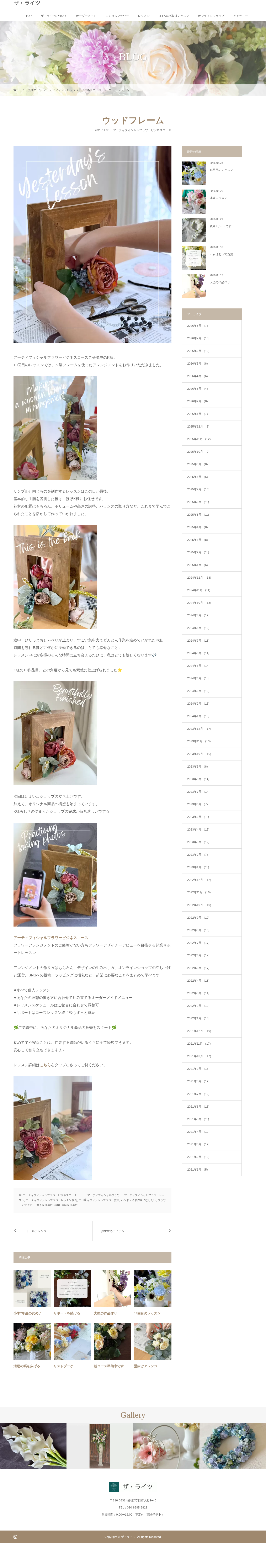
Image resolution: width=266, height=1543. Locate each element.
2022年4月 (198, 980)
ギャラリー (240, 15)
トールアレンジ (36, 1231)
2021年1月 (197, 1169)
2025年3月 (197, 539)
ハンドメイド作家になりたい (138, 1200)
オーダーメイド (86, 15)
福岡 (57, 1205)
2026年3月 (197, 388)
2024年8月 (198, 628)
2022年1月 (198, 1018)
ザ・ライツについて (54, 15)
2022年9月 (198, 917)
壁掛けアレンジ (145, 1366)
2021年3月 (198, 1144)
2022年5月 (198, 968)
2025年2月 (198, 552)
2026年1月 (197, 413)
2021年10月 (199, 1056)
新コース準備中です (109, 1366)
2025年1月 (197, 565)
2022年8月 (198, 930)
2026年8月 (197, 325)
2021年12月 (199, 1031)
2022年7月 (198, 942)
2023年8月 (198, 779)
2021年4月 (198, 1131)
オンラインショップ (211, 15)
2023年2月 (197, 854)
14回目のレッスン (147, 1313)
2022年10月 (199, 905)
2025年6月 (198, 502)
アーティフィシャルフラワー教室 (99, 1200)
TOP (29, 15)
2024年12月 (199, 577)
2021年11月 (199, 1043)
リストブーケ (64, 1366)
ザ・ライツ (27, 2)
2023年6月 (197, 804)
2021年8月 (198, 1081)
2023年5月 (198, 816)
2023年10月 (199, 753)
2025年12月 (198, 426)
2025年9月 (197, 464)
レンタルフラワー (117, 15)
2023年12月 (199, 728)
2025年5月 (198, 514)
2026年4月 (197, 376)
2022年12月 (199, 879)
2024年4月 (198, 678)
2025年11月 (199, 439)
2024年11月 (198, 590)
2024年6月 (198, 653)
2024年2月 (198, 703)
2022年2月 (198, 1005)
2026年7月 (198, 338)
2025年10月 (198, 451)
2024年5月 (198, 665)
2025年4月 (197, 527)
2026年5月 (197, 363)
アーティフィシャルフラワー (104, 1195)
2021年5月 (198, 1119)
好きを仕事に (45, 1205)
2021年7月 (198, 1094)
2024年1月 (198, 716)
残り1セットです (221, 226)
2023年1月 (198, 867)
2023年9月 (197, 766)
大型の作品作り (105, 1313)
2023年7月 (198, 791)
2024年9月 (198, 615)
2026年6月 (198, 350)
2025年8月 (197, 476)
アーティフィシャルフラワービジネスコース (142, 130)
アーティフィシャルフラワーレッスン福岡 (51, 1200)
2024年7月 (198, 640)
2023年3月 (198, 842)
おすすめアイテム (112, 1231)
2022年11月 (199, 892)
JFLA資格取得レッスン (174, 15)
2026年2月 (197, 401)
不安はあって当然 (221, 254)
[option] (33, 1446)
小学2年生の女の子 (28, 1313)
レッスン (144, 15)
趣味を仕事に (70, 1205)
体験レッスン (218, 198)
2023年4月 (198, 829)
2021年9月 (198, 1068)
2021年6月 (198, 1106)
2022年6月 (198, 955)
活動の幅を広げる (27, 1366)
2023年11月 (199, 741)
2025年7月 (198, 489)
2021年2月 (198, 1156)
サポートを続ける (67, 1313)
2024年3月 (198, 691)
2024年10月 (199, 602)
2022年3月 (198, 993)
